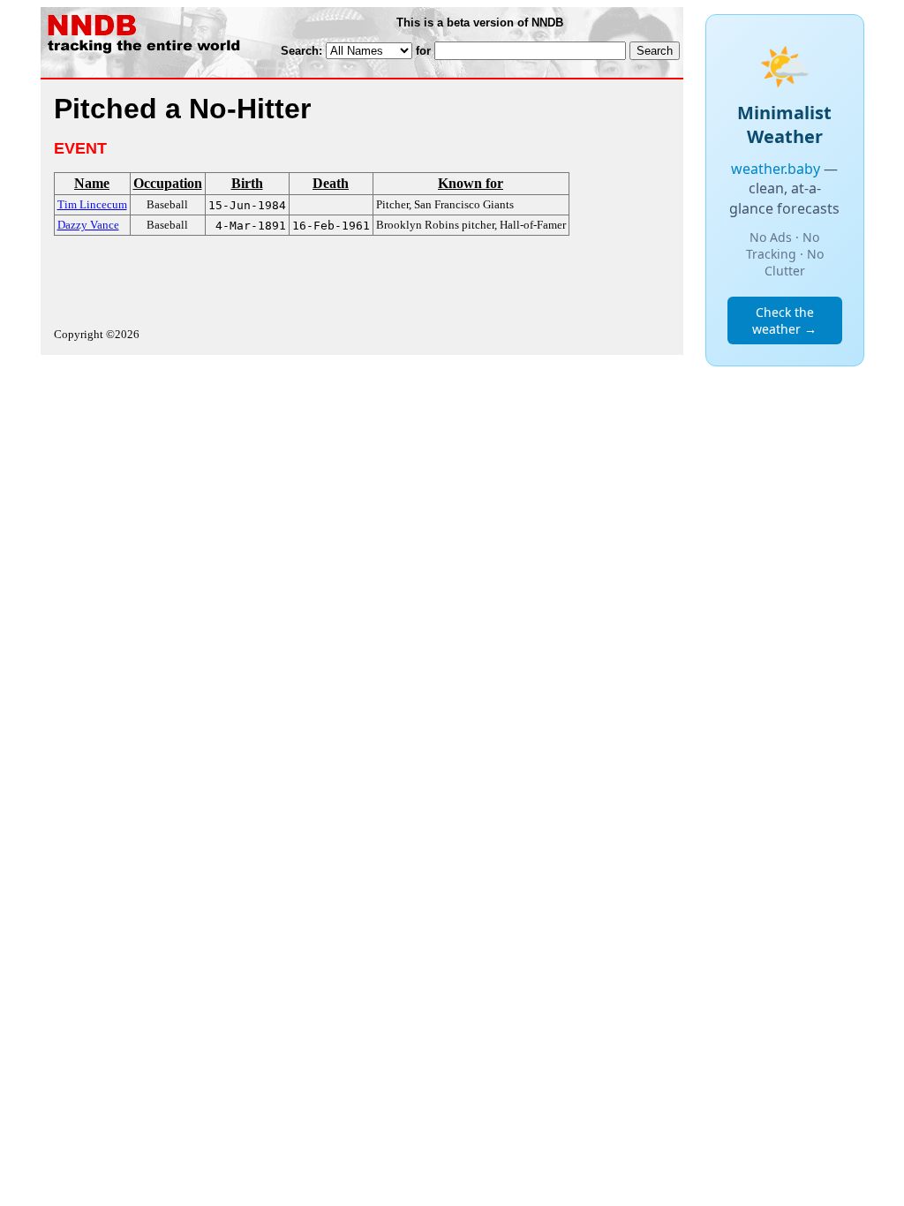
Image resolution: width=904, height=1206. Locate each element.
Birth (247, 183)
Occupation (167, 183)
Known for (470, 183)
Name (91, 183)
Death (331, 183)
